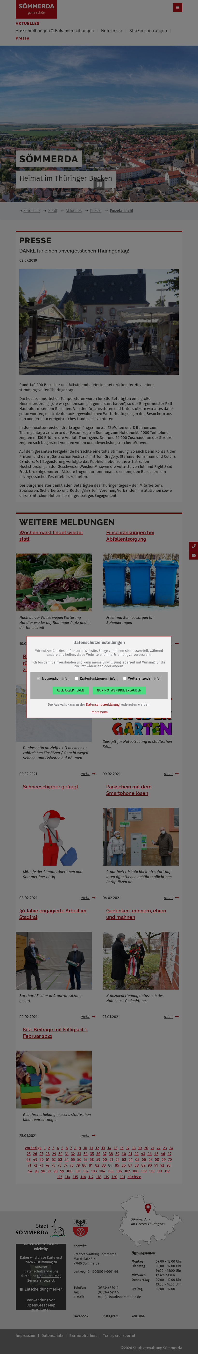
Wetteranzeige (139, 678)
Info (64, 678)
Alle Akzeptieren (70, 690)
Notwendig (50, 678)
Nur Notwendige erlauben (119, 690)
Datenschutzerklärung (103, 704)
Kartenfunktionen (93, 678)
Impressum (99, 712)
